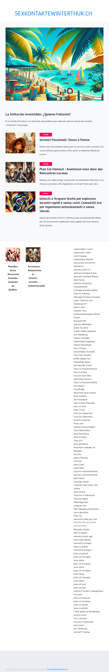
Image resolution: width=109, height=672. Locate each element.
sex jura (77, 454)
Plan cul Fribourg (82, 293)
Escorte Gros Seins (82, 375)
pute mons (79, 625)
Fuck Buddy (79, 389)
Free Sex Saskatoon (83, 413)
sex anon (78, 594)
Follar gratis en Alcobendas (87, 611)
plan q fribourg (81, 457)
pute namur (79, 478)
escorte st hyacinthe (83, 621)
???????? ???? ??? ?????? (85, 522)
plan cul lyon (80, 584)
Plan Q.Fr (78, 440)
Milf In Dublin (80, 532)
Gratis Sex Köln (81, 327)
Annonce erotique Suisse (85, 273)
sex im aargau (80, 255)
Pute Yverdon (80, 396)
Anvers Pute (79, 307)
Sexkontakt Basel (82, 361)
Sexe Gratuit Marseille (84, 402)
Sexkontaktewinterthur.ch (57, 669)
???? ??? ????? (80, 526)
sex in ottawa (80, 618)
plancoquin (79, 467)
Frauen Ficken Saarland (85, 331)
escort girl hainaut (82, 539)
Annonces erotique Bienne (86, 276)
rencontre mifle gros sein (85, 519)
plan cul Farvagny (82, 556)
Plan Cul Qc (79, 409)
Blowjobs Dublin (81, 529)
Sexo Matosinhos (82, 430)
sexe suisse (79, 560)
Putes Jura (78, 423)
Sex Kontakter (80, 399)
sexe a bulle (79, 491)
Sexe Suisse (79, 279)
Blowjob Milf (80, 320)
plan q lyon (79, 464)
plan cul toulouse (82, 597)
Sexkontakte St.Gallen (84, 351)
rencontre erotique (82, 543)
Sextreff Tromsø (82, 632)
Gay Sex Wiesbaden (83, 324)
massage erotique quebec (86, 290)
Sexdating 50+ (80, 303)
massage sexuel (81, 481)
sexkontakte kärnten (83, 259)
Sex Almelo (79, 385)
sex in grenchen (81, 512)
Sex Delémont (80, 628)
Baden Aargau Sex (82, 358)
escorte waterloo (82, 420)
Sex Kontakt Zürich (83, 365)
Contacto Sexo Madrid (84, 426)
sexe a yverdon (81, 608)
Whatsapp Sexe (81, 502)
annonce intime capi (83, 536)
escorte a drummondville (86, 471)
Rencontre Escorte (82, 379)
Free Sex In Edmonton (84, 495)
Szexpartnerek (80, 286)
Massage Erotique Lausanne (87, 296)
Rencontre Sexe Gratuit (85, 392)
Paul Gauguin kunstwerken (86, 508)
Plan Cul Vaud (80, 372)
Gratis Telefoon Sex (83, 300)
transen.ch (78, 266)
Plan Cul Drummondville (85, 368)
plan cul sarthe (81, 604)
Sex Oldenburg (80, 334)
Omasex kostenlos (83, 283)
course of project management (88, 591)
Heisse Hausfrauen (83, 344)
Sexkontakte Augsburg (84, 341)
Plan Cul (78, 515)
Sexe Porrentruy (81, 433)
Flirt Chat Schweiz (82, 355)
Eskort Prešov (80, 437)
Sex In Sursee (80, 348)
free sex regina (81, 498)
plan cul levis (80, 406)
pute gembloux (81, 443)
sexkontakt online (82, 252)
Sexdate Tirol (80, 310)
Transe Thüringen (82, 337)
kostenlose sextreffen (84, 262)
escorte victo (80, 614)
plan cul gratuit (81, 546)
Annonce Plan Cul (82, 269)
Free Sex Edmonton (83, 416)
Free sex (78, 461)
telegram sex (80, 505)
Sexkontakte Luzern (83, 249)
